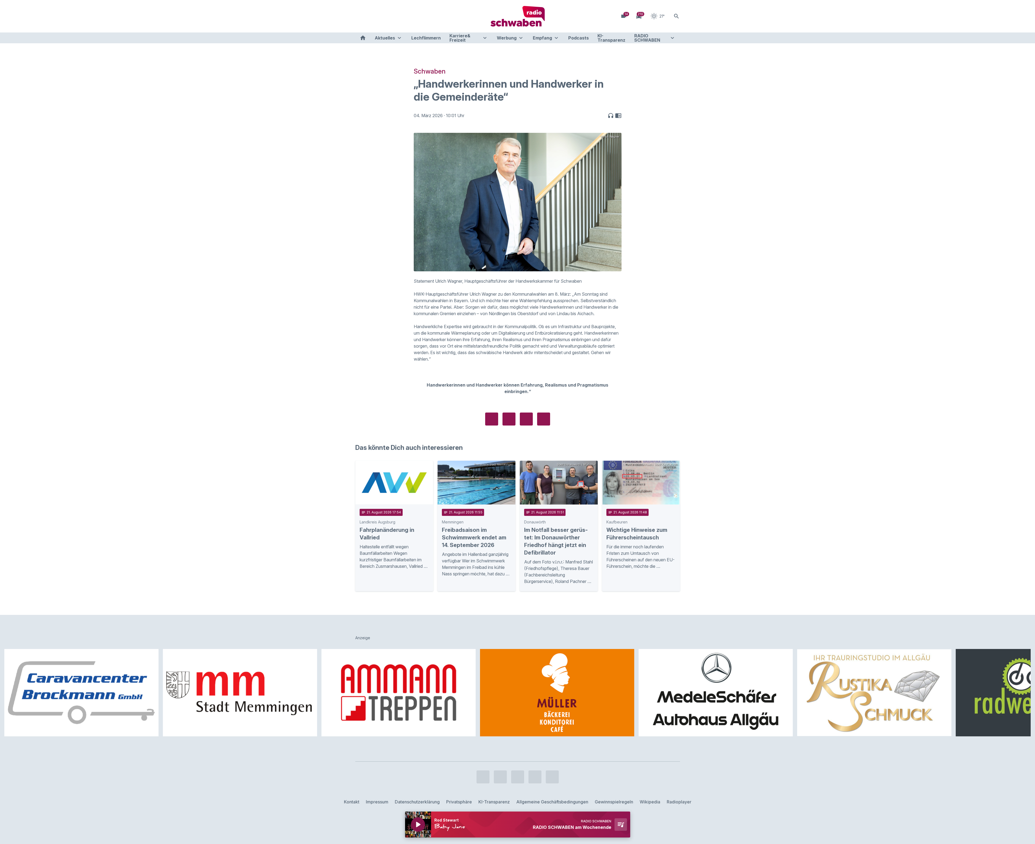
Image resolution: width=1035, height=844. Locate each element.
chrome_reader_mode (618, 115)
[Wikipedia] (404, 16)
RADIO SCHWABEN (647, 38)
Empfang (542, 38)
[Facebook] (360, 16)
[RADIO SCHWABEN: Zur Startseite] (518, 16)
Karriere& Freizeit (459, 38)
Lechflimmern (426, 38)
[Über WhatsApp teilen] (526, 419)
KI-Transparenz (611, 38)
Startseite (362, 37)
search (676, 16)
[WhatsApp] (393, 16)
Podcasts (578, 38)
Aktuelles (385, 38)
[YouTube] (382, 16)
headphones (610, 115)
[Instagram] (371, 16)
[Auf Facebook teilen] (491, 419)
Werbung (507, 38)
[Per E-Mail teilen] (543, 419)
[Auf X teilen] (508, 419)
